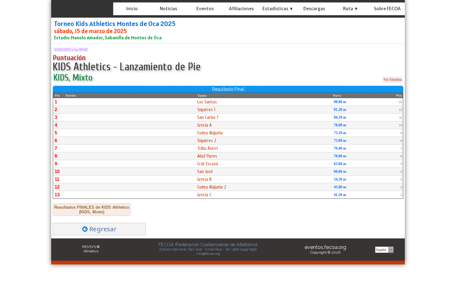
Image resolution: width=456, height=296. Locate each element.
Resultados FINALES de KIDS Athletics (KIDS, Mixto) (91, 209)
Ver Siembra (392, 79)
